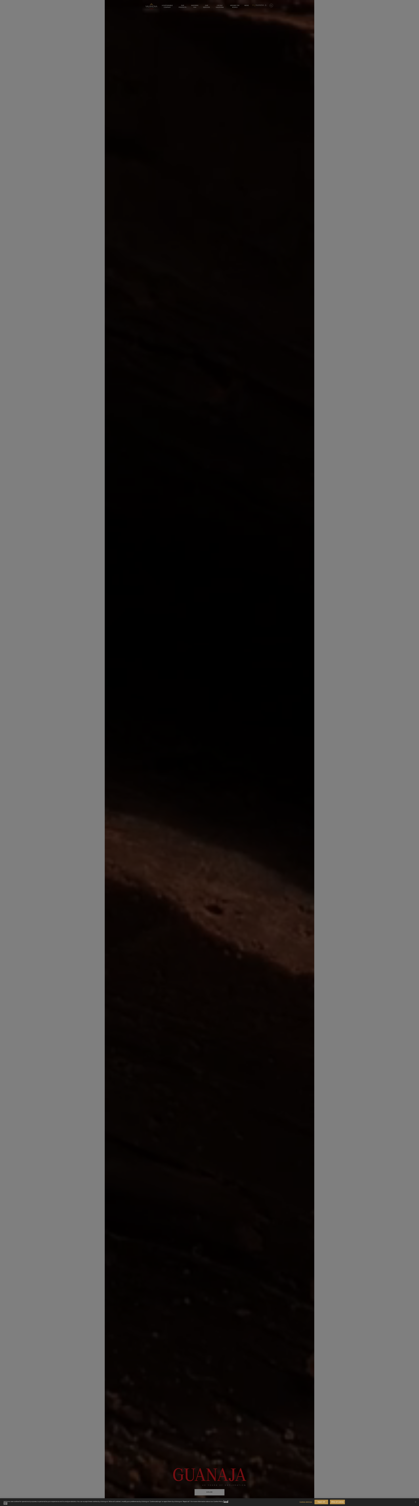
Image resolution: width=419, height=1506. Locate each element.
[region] (209, 1502)
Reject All (321, 1502)
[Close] (415, 1502)
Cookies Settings (306, 1502)
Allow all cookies (337, 1502)
